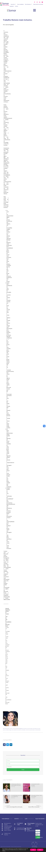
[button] (13, 4)
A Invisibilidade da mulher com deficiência (16, 796)
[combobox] (36, 835)
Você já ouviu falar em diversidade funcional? (16, 784)
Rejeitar (40, 849)
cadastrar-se (38, 837)
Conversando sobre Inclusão (35, 784)
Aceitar (33, 849)
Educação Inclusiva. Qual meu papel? (36, 796)
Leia (3, 849)
